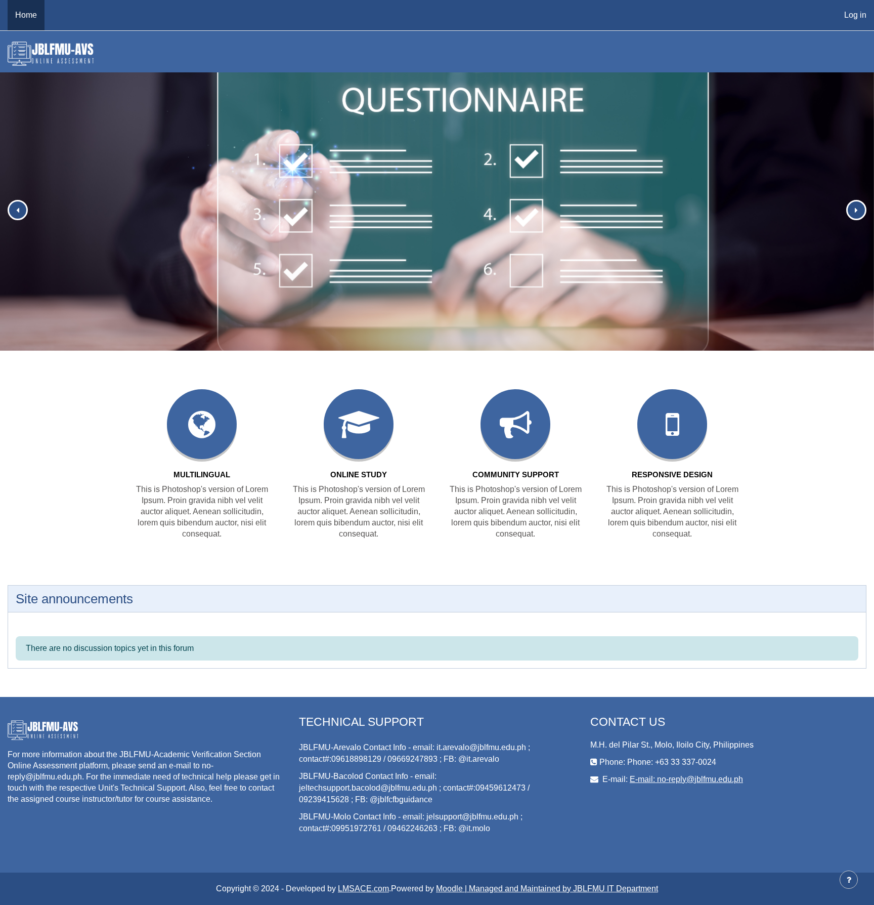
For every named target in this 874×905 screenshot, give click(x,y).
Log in (855, 15)
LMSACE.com (363, 888)
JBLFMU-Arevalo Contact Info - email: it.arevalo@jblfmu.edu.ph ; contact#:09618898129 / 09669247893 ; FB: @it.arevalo (414, 753)
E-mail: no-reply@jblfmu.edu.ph (686, 779)
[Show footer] (849, 880)
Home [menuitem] (26, 15)
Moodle (449, 888)
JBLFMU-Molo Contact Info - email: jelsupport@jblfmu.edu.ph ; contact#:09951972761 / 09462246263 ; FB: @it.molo (410, 822)
